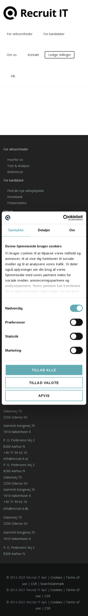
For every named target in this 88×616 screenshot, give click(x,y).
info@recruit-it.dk (15, 508)
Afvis (44, 395)
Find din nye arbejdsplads (25, 190)
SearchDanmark (52, 584)
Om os (12, 55)
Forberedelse (16, 203)
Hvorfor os (15, 159)
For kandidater (54, 34)
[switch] (76, 322)
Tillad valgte (44, 383)
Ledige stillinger (59, 55)
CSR (34, 584)
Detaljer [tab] (44, 230)
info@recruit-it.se (15, 459)
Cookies (56, 577)
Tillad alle (44, 370)
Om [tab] (72, 230)
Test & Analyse (18, 166)
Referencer (15, 172)
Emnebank (15, 197)
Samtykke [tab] (16, 230)
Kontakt (33, 55)
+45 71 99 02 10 (15, 452)
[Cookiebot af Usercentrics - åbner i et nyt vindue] (63, 218)
